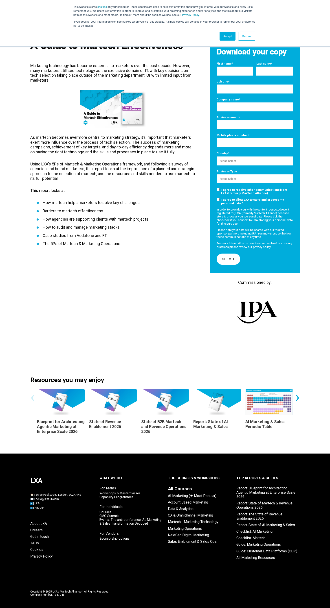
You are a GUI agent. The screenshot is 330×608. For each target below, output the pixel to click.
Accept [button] (227, 36)
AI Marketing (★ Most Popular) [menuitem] (192, 496)
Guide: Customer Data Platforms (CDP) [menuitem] (266, 551)
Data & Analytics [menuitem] (181, 509)
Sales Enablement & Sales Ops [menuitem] (192, 541)
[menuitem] (180, 489)
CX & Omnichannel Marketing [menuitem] (190, 515)
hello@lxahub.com (47, 499)
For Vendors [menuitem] (109, 533)
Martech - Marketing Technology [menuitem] (193, 522)
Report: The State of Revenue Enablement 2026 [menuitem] (259, 516)
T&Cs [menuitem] (34, 543)
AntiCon (39, 507)
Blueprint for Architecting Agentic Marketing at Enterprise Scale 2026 (61, 426)
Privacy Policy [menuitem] (41, 556)
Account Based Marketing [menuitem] (188, 502)
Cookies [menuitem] (36, 549)
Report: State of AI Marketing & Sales (210, 424)
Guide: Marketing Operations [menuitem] (258, 544)
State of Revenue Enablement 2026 (105, 424)
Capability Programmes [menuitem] (116, 497)
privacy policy (262, 247)
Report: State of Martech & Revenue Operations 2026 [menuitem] (264, 505)
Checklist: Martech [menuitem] (250, 538)
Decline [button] (246, 36)
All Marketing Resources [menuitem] (255, 558)
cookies (102, 7)
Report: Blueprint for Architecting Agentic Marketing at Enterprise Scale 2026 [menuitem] (265, 492)
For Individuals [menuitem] (111, 507)
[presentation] (32, 397)
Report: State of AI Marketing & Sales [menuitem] (265, 525)
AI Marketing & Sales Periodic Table (264, 424)
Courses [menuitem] (105, 512)
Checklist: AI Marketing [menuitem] (254, 531)
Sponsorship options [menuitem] (114, 539)
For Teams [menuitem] (107, 488)
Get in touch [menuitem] (39, 536)
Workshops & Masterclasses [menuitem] (120, 493)
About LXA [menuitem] (38, 523)
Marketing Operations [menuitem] (185, 528)
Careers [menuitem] (36, 530)
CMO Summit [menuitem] (109, 516)
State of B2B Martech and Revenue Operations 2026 (163, 426)
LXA (37, 503)
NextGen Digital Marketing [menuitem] (188, 535)
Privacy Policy (190, 15)
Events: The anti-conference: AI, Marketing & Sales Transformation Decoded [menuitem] (130, 521)
